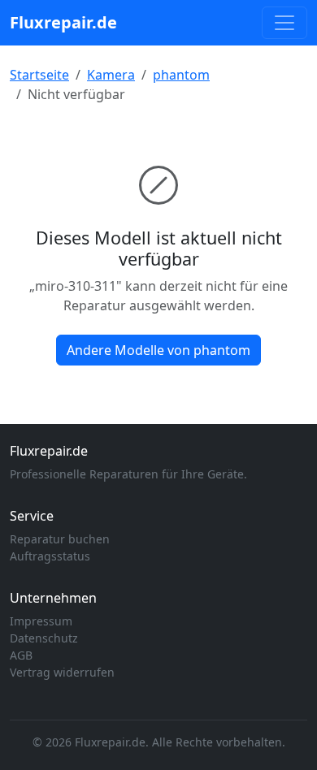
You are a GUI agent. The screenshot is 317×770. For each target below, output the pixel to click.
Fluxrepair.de (63, 22)
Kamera (111, 75)
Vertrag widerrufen (62, 672)
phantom (181, 75)
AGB (21, 655)
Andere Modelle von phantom (158, 350)
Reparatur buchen (60, 539)
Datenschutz (44, 638)
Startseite (39, 75)
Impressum (41, 621)
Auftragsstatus (50, 556)
